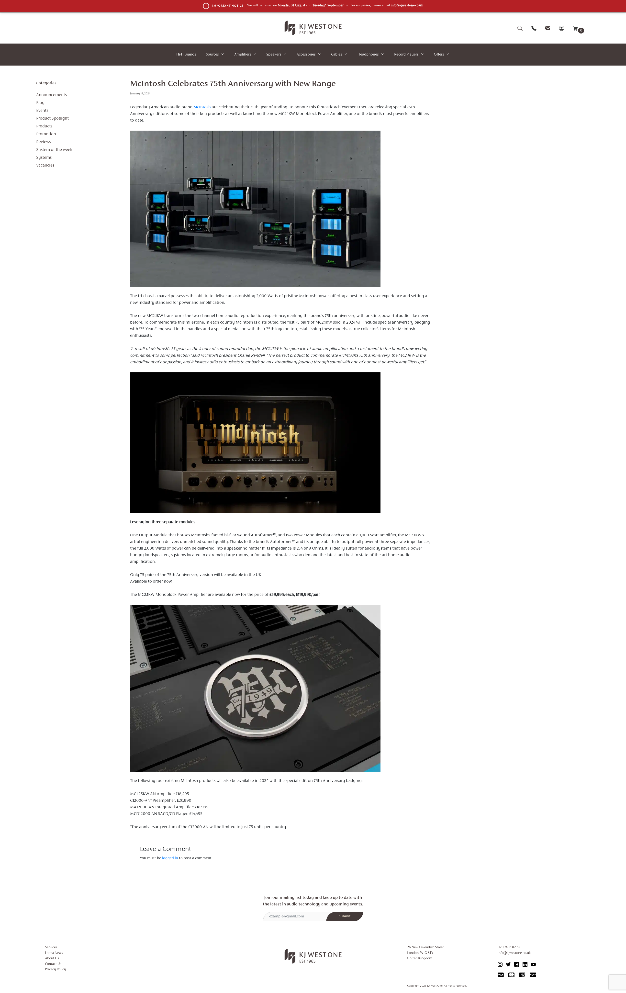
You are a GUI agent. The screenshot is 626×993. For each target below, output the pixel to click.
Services (51, 947)
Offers (439, 54)
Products (44, 126)
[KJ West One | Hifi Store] (313, 28)
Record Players (406, 54)
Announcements (51, 95)
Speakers (273, 54)
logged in (170, 858)
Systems (44, 158)
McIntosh (202, 107)
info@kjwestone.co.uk (407, 5)
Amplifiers (242, 54)
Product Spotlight (52, 118)
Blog (40, 103)
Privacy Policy (55, 969)
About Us (52, 958)
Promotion (46, 134)
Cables (336, 54)
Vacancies (45, 165)
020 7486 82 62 (509, 947)
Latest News (54, 953)
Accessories (306, 54)
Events (42, 111)
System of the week (54, 150)
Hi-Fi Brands (186, 54)
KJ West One (435, 985)
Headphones (368, 54)
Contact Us (53, 964)
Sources (212, 54)
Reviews (43, 142)
